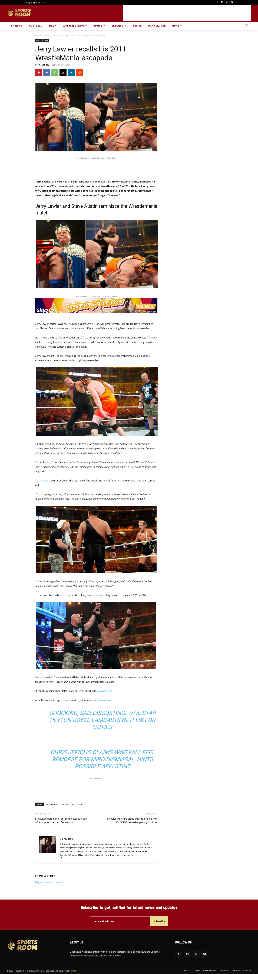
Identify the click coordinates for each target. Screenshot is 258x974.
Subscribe (159, 921)
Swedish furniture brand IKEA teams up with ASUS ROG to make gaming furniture (132, 820)
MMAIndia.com (104, 691)
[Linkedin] (71, 72)
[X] (227, 3)
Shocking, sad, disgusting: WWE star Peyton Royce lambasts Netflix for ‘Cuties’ (102, 720)
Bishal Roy (43, 64)
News (46, 40)
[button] (247, 26)
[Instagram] (222, 3)
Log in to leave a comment (49, 882)
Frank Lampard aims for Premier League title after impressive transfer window (61, 820)
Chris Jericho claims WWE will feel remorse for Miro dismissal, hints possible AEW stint (102, 759)
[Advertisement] (187, 13)
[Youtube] (232, 3)
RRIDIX (73, 970)
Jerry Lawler (42, 480)
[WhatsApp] (54, 72)
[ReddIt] (79, 72)
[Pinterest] (38, 72)
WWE (47, 35)
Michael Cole (68, 804)
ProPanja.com (104, 700)
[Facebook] (217, 3)
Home (38, 35)
